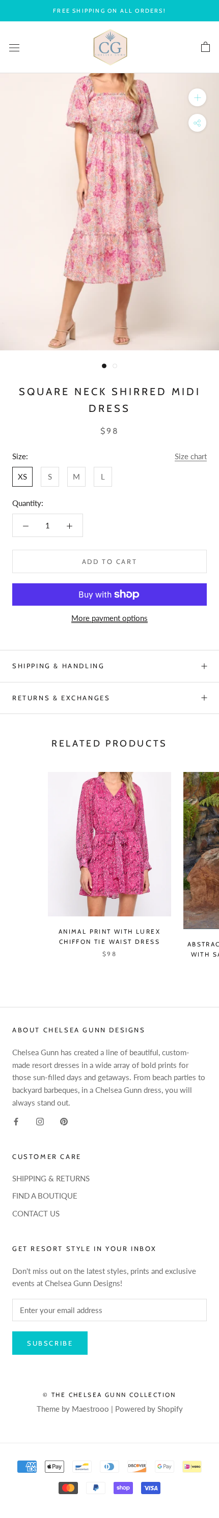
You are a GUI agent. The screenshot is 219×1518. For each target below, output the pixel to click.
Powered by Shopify (149, 1408)
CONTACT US (36, 1213)
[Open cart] (205, 47)
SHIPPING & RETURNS (51, 1178)
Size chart (191, 456)
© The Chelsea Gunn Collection (109, 1394)
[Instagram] (40, 1121)
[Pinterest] (64, 1121)
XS (22, 476)
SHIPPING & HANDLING (58, 666)
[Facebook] (16, 1121)
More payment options (109, 617)
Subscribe (50, 1343)
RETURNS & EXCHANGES (61, 698)
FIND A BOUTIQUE (44, 1195)
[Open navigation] (14, 47)
